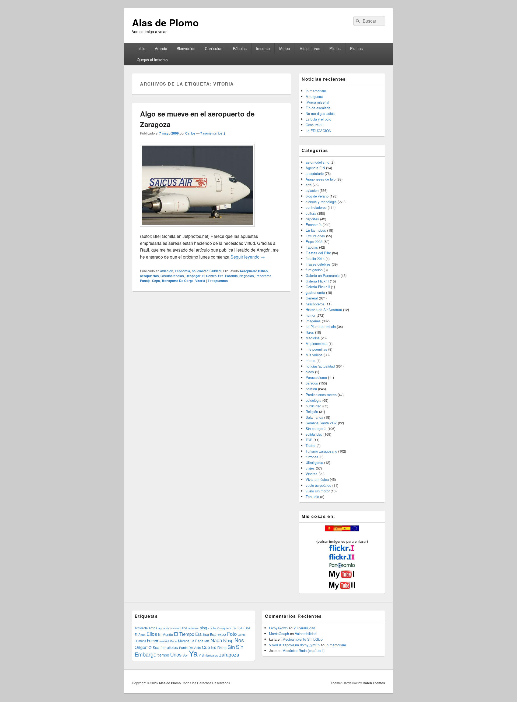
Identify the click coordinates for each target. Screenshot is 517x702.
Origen (141, 647)
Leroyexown (278, 627)
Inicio (141, 48)
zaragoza (229, 654)
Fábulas (240, 48)
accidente (141, 628)
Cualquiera (224, 628)
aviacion (166, 271)
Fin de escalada (318, 107)
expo (222, 634)
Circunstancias (172, 275)
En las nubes (316, 230)
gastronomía (315, 292)
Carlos (190, 133)
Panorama (263, 275)
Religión (312, 411)
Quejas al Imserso (152, 59)
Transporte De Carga (178, 280)
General (312, 298)
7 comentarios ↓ (213, 133)
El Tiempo (184, 634)
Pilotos (335, 48)
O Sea (154, 647)
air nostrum (173, 628)
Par (163, 647)
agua (161, 628)
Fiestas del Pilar (318, 252)
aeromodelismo (317, 162)
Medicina (313, 337)
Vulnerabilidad (304, 627)
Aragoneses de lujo (321, 179)
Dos (247, 628)
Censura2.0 (314, 124)
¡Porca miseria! (317, 102)
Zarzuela (312, 496)
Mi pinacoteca (316, 343)
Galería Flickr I (317, 281)
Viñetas (311, 473)
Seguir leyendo (247, 257)
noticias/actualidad (206, 271)
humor (310, 315)
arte (309, 184)
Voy (185, 655)
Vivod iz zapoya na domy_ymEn (294, 644)
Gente (242, 635)
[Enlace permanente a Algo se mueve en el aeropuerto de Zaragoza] (197, 229)
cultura (311, 213)
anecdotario (315, 173)
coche (212, 628)
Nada (216, 640)
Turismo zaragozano (321, 451)
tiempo (163, 655)
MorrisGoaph (279, 633)
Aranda (161, 48)
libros (310, 332)
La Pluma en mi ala (321, 326)
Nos (239, 640)
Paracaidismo (316, 377)
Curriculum (214, 48)
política (311, 388)
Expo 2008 (314, 241)
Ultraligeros (314, 462)
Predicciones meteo (321, 394)
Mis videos (314, 354)
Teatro (310, 445)
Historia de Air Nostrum (324, 309)
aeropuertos (149, 275)
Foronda (231, 275)
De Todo (237, 628)
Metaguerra (314, 96)
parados (312, 383)
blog (203, 627)
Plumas (356, 48)
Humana (140, 641)
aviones (193, 628)
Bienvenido (186, 48)
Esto (213, 634)
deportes (312, 218)
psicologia (313, 400)
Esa (206, 634)
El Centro (209, 275)
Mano (173, 641)
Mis (206, 641)
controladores (316, 207)
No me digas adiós (320, 113)
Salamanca (314, 417)
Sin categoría (316, 428)
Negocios (246, 275)
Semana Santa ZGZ (321, 422)
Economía (182, 271)
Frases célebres (318, 264)
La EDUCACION (318, 130)
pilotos (172, 647)
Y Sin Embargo (208, 655)
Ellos (151, 633)
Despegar (193, 275)
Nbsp (228, 640)
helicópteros (315, 303)
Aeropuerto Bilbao (254, 271)
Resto (221, 647)
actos (153, 627)
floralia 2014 (315, 258)
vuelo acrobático (318, 485)
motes (310, 360)
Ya (193, 653)
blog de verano (317, 196)
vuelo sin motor (318, 490)
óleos (310, 371)
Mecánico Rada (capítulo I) (303, 650)
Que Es (209, 647)
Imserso (263, 48)
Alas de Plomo (165, 22)
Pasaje (145, 280)
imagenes (313, 320)
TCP (309, 439)
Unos (175, 654)
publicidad (313, 405)
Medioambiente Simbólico (302, 639)
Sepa (156, 280)
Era (220, 275)
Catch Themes (374, 682)
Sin (231, 646)
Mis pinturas (309, 48)
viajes (310, 468)
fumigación (314, 269)
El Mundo (165, 634)
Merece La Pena (190, 640)
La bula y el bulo (318, 119)
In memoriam (316, 90)
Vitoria (200, 280)
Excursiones (315, 235)
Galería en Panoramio (323, 275)
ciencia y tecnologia (321, 201)
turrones (312, 456)
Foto (232, 633)
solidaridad (314, 434)
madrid (164, 641)
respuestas (218, 280)
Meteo (284, 48)
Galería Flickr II (318, 286)
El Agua (140, 634)
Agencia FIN (315, 167)
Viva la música (317, 479)
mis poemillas (316, 349)
